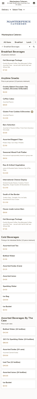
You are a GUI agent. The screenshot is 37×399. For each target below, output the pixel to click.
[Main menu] (3, 3)
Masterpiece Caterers (18, 2)
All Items (7, 42)
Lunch (29, 42)
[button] (18, 65)
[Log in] (34, 3)
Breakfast (19, 42)
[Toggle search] (34, 47)
